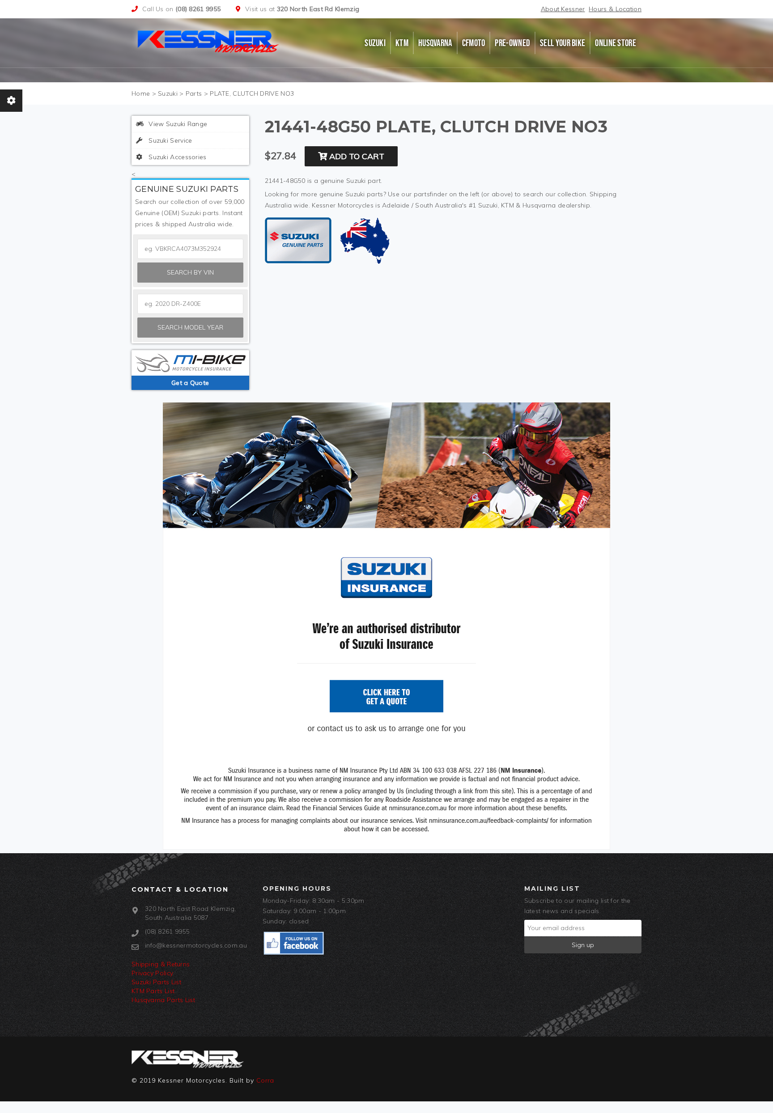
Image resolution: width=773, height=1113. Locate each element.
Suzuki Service (169, 140)
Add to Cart (355, 156)
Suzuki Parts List (156, 982)
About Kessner (563, 9)
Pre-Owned (512, 43)
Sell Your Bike (562, 43)
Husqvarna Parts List (163, 1000)
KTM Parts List (153, 991)
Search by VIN (190, 272)
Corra (265, 1080)
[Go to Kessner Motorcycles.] (141, 93)
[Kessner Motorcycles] (209, 40)
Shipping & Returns (161, 964)
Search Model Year (190, 327)
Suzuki (375, 43)
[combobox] (190, 304)
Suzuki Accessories (177, 157)
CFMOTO (473, 43)
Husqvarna (435, 43)
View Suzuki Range (177, 124)
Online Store (615, 43)
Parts (194, 93)
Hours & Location (615, 9)
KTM (401, 43)
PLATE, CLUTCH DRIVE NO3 (252, 93)
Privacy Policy (152, 973)
